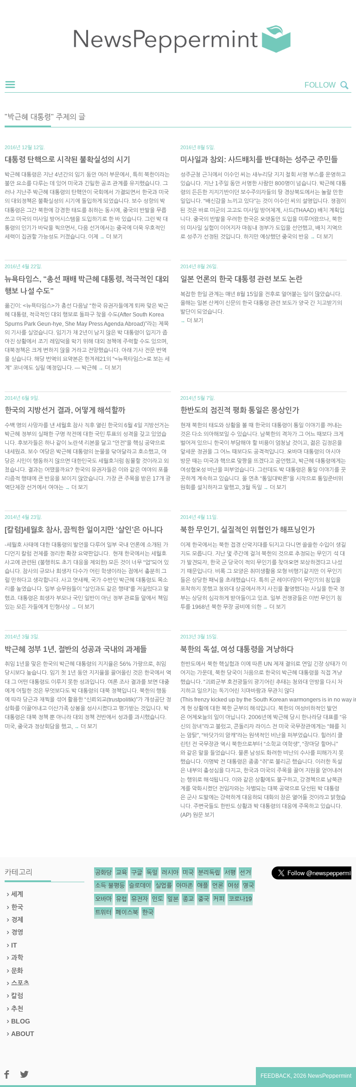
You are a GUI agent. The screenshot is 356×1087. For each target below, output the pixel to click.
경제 (17, 919)
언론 (217, 885)
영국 (248, 885)
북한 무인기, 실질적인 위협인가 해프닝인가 (247, 530)
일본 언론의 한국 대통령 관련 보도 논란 (241, 279)
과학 (17, 957)
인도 (157, 899)
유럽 (121, 899)
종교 (188, 899)
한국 (17, 907)
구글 (136, 872)
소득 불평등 (110, 885)
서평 (229, 872)
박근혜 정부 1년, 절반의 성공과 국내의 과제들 (76, 649)
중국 (203, 899)
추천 (17, 1008)
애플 (202, 885)
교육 (121, 872)
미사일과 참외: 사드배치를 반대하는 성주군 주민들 (259, 160)
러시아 (170, 872)
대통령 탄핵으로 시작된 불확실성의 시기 (67, 160)
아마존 (184, 885)
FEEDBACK (276, 1076)
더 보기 (114, 237)
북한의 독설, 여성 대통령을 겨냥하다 (237, 649)
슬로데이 (140, 885)
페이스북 (127, 912)
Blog (20, 1021)
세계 (17, 894)
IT (14, 945)
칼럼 (17, 995)
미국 (188, 872)
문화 (17, 970)
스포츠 (20, 983)
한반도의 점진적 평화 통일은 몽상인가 (239, 410)
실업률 (163, 885)
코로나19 (240, 899)
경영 (17, 932)
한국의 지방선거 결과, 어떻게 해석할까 (65, 410)
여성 (233, 885)
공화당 (103, 872)
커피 (218, 899)
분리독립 (209, 872)
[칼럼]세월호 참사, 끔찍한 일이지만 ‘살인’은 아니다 (84, 530)
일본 (172, 899)
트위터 (103, 912)
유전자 (139, 899)
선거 (245, 872)
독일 (152, 872)
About (22, 1033)
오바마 (103, 899)
